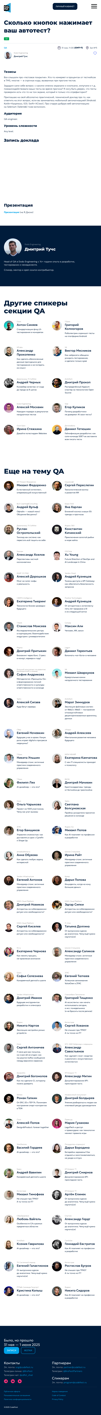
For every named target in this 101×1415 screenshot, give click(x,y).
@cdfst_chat (26, 1375)
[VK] (13, 1381)
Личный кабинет (65, 6)
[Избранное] (95, 53)
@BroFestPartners (72, 1371)
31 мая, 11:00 (72, 48)
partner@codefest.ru (74, 1367)
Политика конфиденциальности (17, 1399)
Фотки (28, 1350)
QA (5, 48)
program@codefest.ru (75, 1382)
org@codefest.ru (24, 1367)
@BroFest (28, 1371)
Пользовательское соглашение (17, 1395)
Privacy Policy (57, 1399)
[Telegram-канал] (6, 1381)
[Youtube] (20, 1381)
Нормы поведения (60, 1391)
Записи (11, 1350)
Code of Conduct (59, 1395)
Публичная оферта (12, 1391)
